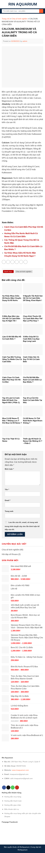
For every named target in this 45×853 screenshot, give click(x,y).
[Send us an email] (8, 787)
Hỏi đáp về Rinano (10, 554)
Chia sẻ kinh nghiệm (19, 19)
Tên (7, 489)
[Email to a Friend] (17, 262)
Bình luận (9, 469)
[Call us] (13, 787)
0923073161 (21, 766)
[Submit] (41, 11)
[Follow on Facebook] (4, 787)
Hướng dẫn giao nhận (12, 805)
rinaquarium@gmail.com (19, 774)
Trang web (9, 511)
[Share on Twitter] (12, 262)
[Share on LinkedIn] (25, 262)
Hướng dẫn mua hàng (12, 797)
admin (25, 41)
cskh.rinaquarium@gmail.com (21, 778)
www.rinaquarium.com (20, 770)
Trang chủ (6, 19)
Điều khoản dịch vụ (11, 809)
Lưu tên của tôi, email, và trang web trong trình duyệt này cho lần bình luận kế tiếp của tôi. (22, 525)
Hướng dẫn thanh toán (13, 801)
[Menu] (3, 4)
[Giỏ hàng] (42, 4)
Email (7, 500)
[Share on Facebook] (8, 262)
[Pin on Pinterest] (21, 262)
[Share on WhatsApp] (4, 262)
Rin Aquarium (22, 4)
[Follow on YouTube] (17, 787)
